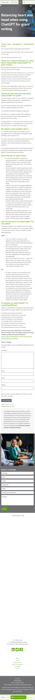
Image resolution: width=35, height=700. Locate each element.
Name (3, 371)
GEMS (17, 660)
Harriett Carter (9, 404)
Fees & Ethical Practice (17, 682)
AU (20, 2)
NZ (24, 2)
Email (3, 378)
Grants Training (17, 662)
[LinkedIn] (13, 649)
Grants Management (17, 664)
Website (3, 385)
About (17, 658)
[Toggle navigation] (30, 6)
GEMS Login (14, 2)
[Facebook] (21, 649)
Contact (17, 668)
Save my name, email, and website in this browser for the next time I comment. (16, 395)
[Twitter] (17, 649)
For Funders (17, 666)
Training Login (5, 2)
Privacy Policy (17, 680)
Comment (4, 350)
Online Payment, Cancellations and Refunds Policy (17, 684)
